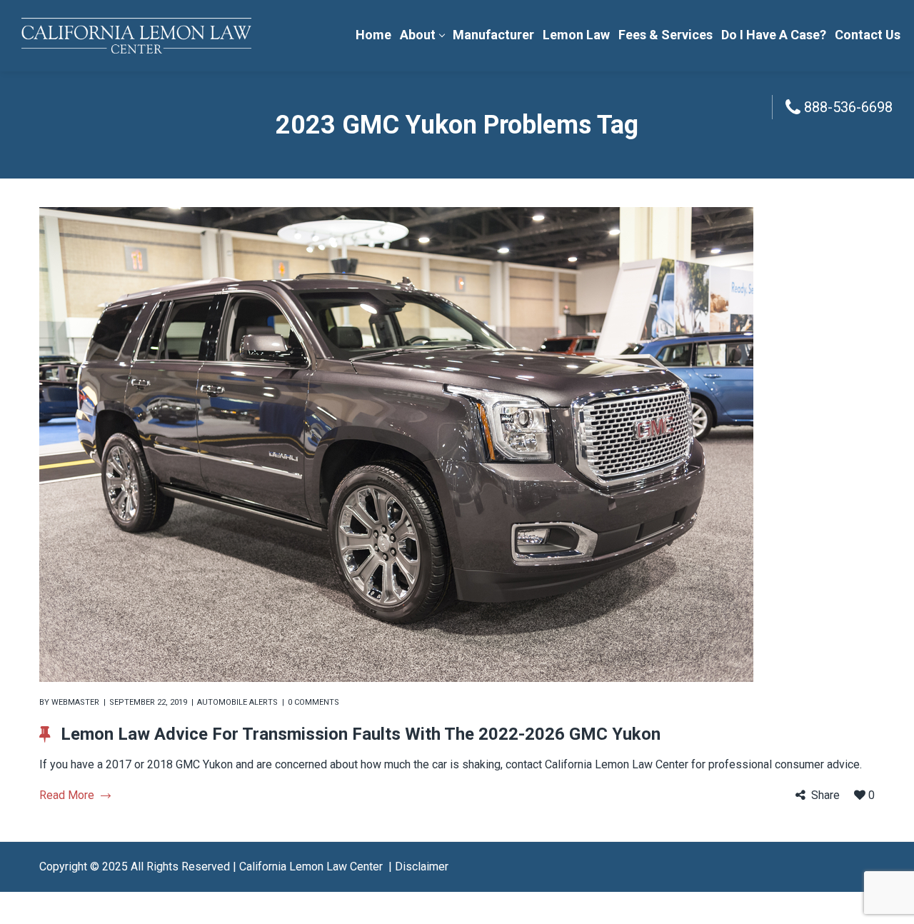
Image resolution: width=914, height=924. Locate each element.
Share (825, 795)
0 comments (313, 702)
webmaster (75, 702)
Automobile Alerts (237, 702)
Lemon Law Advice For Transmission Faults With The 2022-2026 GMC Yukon (361, 734)
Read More (66, 795)
